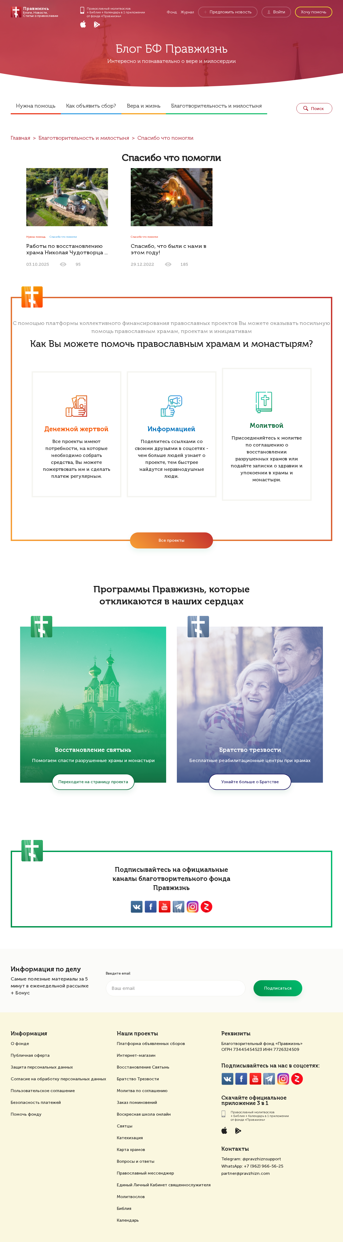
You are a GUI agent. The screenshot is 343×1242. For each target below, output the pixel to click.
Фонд (172, 12)
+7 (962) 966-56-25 (263, 1166)
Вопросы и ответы (135, 1161)
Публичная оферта (30, 1055)
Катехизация (130, 1137)
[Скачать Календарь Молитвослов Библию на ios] (87, 25)
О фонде (20, 1043)
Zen (206, 907)
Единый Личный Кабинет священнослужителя (164, 1184)
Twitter (179, 907)
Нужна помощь (35, 106)
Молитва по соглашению (142, 1090)
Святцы (124, 1126)
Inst (193, 907)
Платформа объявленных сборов (151, 1043)
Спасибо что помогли (165, 138)
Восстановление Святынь (143, 1067)
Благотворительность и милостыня (216, 106)
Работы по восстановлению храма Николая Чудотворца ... (67, 250)
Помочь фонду (26, 1114)
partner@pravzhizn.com (245, 1173)
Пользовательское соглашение (43, 1090)
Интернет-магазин (136, 1055)
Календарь (128, 1220)
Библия (124, 1208)
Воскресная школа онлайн (144, 1114)
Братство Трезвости (138, 1078)
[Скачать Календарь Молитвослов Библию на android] (101, 25)
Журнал (187, 12)
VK (137, 907)
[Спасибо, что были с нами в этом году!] (171, 197)
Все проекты (171, 540)
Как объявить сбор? (91, 106)
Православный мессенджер (145, 1173)
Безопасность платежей (36, 1102)
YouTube (165, 907)
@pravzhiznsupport (262, 1158)
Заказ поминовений (137, 1102)
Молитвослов (131, 1196)
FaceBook (151, 907)
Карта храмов (131, 1149)
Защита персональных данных (42, 1067)
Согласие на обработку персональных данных (58, 1078)
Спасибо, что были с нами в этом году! (168, 250)
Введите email (118, 973)
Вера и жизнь (144, 106)
